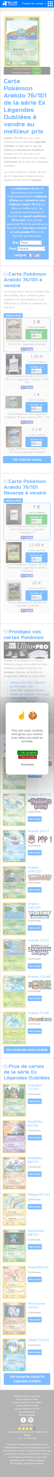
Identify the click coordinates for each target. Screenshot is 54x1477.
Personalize (27, 764)
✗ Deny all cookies (28, 757)
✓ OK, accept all (27, 752)
